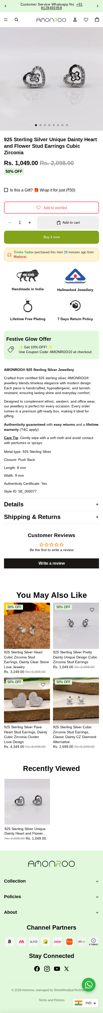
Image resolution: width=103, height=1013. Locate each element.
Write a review (51, 563)
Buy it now (52, 237)
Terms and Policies (51, 1000)
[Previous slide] (5, 6)
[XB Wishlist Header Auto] (86, 18)
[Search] (16, 19)
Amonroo (28, 990)
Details (14, 504)
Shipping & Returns (32, 516)
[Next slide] (97, 6)
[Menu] (6, 19)
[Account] (75, 19)
